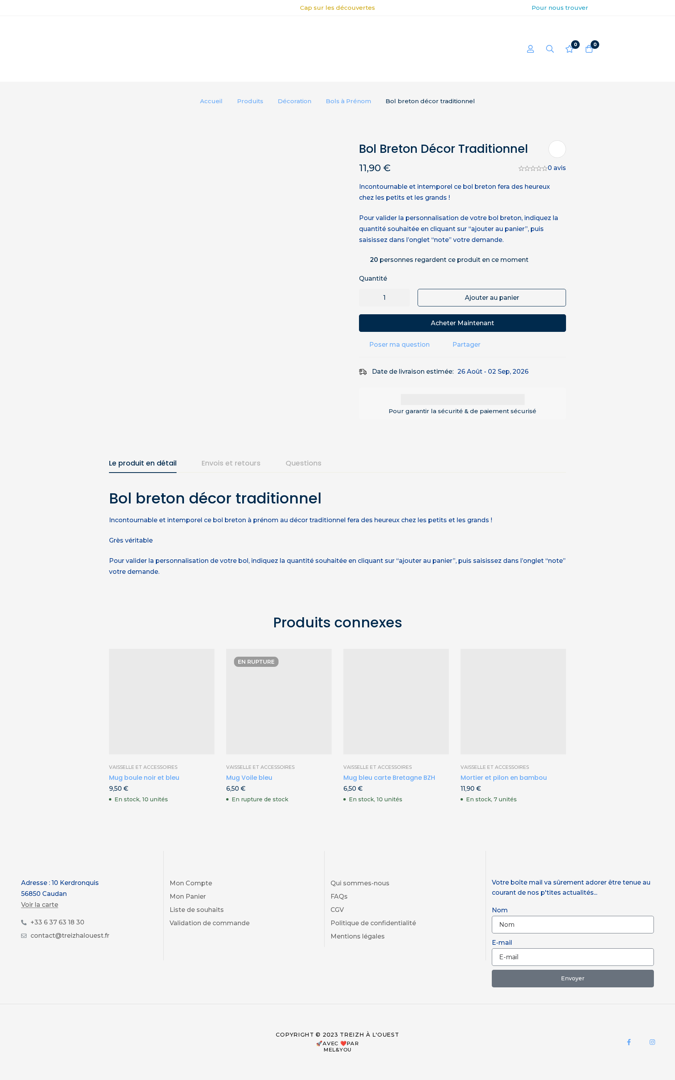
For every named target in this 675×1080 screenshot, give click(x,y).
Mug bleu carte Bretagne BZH (389, 777)
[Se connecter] (530, 49)
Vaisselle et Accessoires (143, 767)
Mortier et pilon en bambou (504, 777)
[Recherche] (550, 49)
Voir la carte (39, 905)
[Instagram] (652, 1042)
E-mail (502, 942)
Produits (250, 101)
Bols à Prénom (348, 101)
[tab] (143, 463)
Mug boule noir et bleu (144, 777)
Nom (500, 910)
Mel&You (337, 1049)
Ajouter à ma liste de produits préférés (557, 149)
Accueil (211, 101)
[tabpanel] (337, 533)
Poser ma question (399, 344)
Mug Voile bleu (249, 777)
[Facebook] (629, 1042)
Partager (466, 344)
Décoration (294, 101)
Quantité (373, 278)
